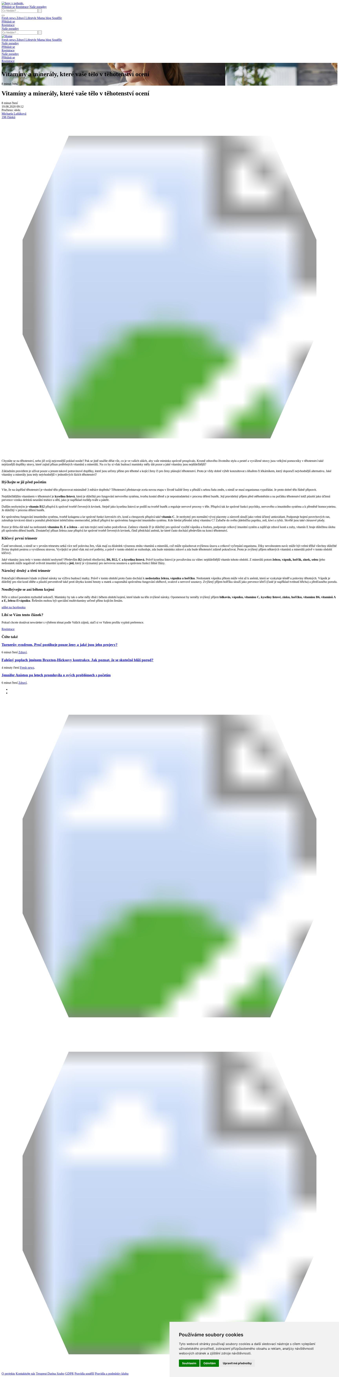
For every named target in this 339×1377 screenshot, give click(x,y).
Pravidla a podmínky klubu (111, 1373)
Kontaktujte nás (25, 1373)
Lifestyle (31, 18)
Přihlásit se (8, 6)
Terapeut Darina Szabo (50, 1373)
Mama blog (44, 18)
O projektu (8, 1373)
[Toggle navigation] (3, 15)
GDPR (69, 1373)
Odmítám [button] (209, 1363)
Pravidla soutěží (84, 1373)
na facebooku (14, 607)
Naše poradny (38, 6)
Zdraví (21, 18)
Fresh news (9, 18)
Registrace (22, 6)
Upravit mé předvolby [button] (237, 1363)
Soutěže (57, 18)
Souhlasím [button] (189, 1363)
